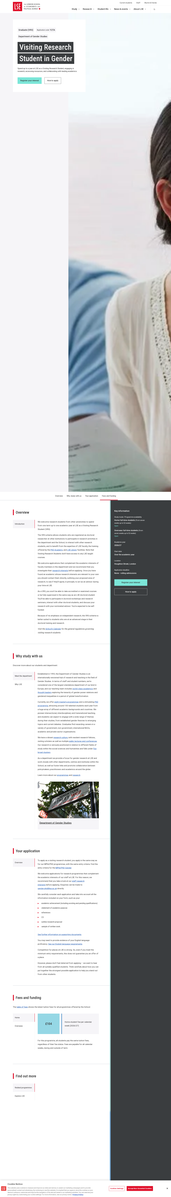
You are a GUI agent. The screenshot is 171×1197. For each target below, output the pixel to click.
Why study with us (74, 496)
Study (74, 9)
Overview (59, 496)
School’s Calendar (53, 629)
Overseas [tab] (19, 1026)
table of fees (22, 1007)
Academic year (119, 542)
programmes (62, 775)
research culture (60, 737)
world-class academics (82, 689)
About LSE (139, 9)
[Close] (167, 1188)
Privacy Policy (77, 1194)
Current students (126, 3)
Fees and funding (109, 496)
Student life (102, 9)
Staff (138, 3)
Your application (91, 496)
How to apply (52, 80)
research (76, 775)
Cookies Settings (116, 1188)
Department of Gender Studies (56, 822)
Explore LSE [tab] (20, 1096)
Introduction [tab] (19, 524)
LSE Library (72, 550)
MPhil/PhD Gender (63, 868)
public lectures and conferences (83, 741)
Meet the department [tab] (23, 676)
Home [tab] (17, 1017)
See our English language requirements (65, 944)
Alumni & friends (150, 3)
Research (87, 9)
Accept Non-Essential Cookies (140, 1188)
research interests (60, 570)
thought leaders (45, 692)
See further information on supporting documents (59, 934)
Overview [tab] (18, 862)
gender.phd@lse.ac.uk (47, 888)
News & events (121, 9)
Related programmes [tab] (23, 1088)
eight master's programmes (66, 702)
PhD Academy (57, 550)
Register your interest (29, 80)
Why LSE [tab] (18, 684)
